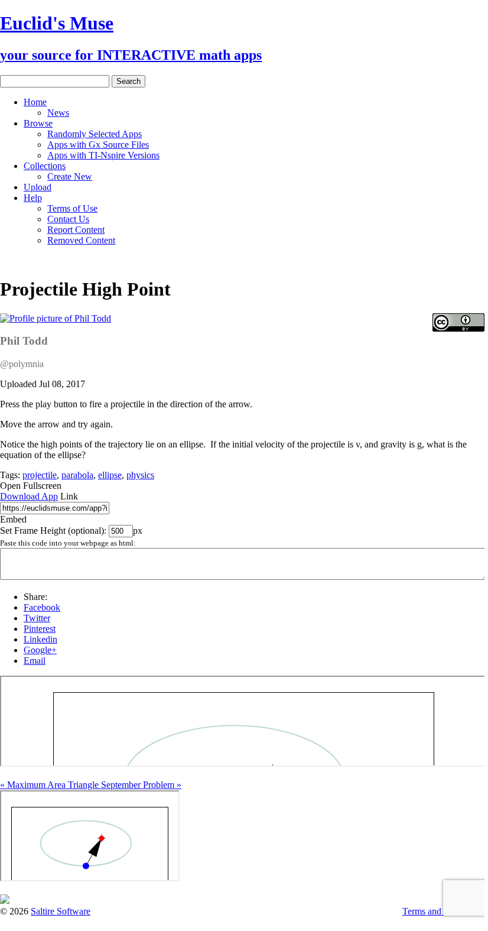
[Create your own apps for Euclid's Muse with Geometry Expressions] (4, 901)
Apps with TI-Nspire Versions (103, 155)
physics (140, 475)
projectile (39, 475)
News (58, 113)
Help (33, 198)
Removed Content (81, 240)
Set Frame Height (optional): (54, 530)
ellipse (110, 475)
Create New (69, 176)
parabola (77, 475)
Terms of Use (72, 208)
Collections (45, 166)
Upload (37, 187)
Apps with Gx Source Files (98, 145)
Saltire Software (60, 911)
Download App (29, 496)
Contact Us (68, 219)
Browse (38, 123)
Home (35, 102)
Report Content (76, 230)
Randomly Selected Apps (94, 134)
